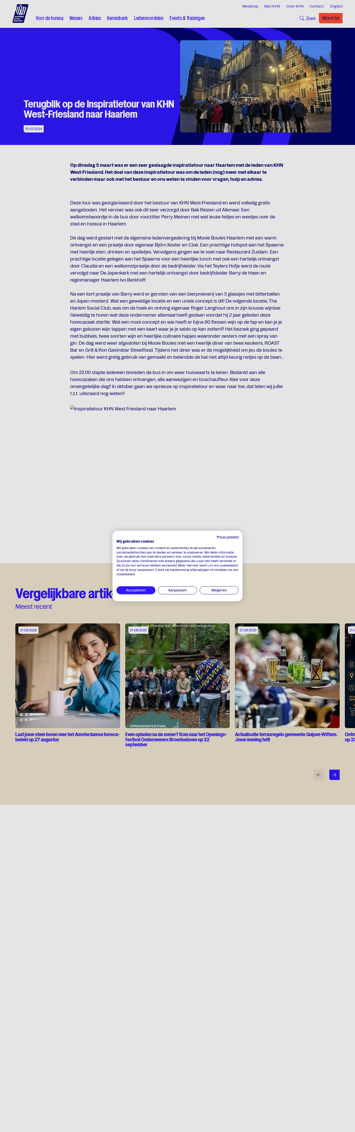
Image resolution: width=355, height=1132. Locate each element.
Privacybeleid (228, 537)
